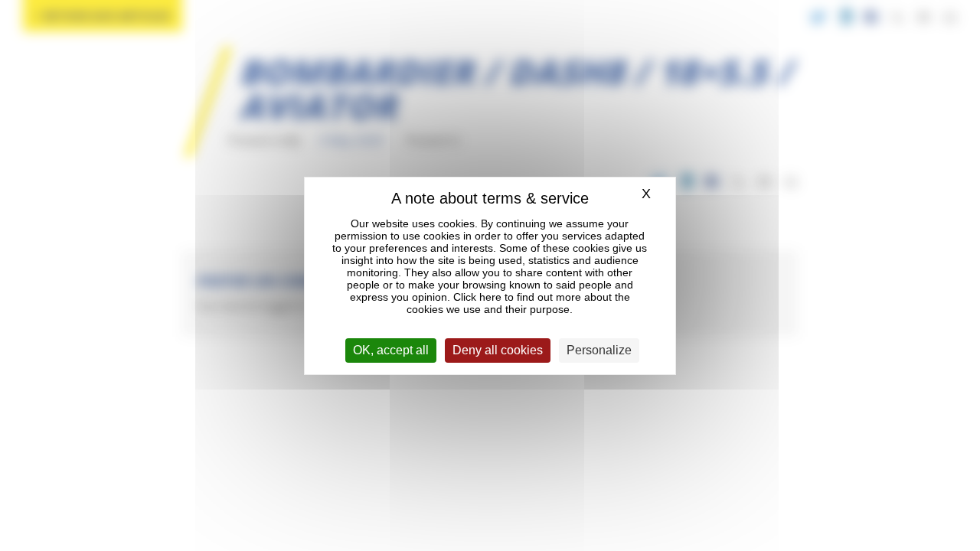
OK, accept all (391, 350)
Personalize (599, 350)
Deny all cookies (497, 350)
